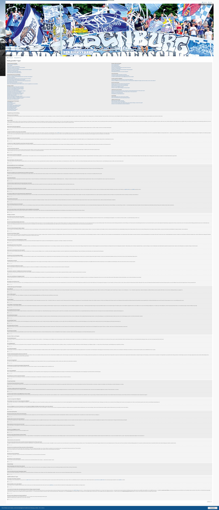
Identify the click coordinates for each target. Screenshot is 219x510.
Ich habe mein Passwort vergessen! (12, 70)
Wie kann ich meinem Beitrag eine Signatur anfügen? (15, 88)
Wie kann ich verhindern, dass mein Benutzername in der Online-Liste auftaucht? (19, 76)
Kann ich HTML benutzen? (11, 103)
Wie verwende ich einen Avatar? (12, 81)
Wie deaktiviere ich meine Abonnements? (118, 93)
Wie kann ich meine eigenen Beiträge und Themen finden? (121, 87)
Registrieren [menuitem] (205, 2)
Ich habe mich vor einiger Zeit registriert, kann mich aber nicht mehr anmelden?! (19, 69)
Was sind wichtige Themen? (11, 108)
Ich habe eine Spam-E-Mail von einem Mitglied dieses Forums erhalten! (123, 76)
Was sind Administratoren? (116, 64)
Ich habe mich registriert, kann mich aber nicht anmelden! (16, 67)
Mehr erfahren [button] (41, 507)
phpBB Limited (127, 189)
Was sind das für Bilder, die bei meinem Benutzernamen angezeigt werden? (19, 80)
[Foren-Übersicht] (109, 30)
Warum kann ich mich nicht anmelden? (13, 68)
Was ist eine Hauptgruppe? (116, 70)
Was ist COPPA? (9, 65)
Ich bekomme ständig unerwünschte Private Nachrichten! (120, 75)
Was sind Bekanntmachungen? (12, 107)
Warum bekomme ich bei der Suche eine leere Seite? (120, 85)
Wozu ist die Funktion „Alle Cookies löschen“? (14, 72)
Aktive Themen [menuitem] (210, 4)
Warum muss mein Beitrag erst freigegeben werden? (15, 98)
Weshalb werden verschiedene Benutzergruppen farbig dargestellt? (122, 69)
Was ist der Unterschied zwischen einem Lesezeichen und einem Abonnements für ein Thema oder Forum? (128, 90)
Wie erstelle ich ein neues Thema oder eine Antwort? (15, 86)
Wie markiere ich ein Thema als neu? (13, 99)
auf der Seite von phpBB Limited (100, 479)
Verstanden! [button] (212, 507)
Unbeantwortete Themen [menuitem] (203, 4)
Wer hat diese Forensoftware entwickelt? (118, 100)
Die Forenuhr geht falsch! (11, 77)
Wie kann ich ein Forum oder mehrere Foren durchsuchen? (121, 83)
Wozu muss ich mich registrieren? (12, 64)
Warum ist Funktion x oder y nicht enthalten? (118, 101)
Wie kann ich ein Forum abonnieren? (117, 92)
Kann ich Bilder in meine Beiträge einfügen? (14, 105)
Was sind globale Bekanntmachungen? (13, 106)
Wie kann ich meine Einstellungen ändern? (14, 75)
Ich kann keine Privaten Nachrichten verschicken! (119, 74)
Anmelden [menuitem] (210, 2)
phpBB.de (133, 189)
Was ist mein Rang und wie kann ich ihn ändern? (14, 82)
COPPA (58, 132)
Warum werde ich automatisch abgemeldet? (14, 71)
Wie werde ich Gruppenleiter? (116, 68)
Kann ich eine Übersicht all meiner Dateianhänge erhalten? (121, 97)
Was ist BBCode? (10, 102)
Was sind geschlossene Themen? (12, 109)
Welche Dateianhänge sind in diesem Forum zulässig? (120, 96)
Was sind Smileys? (10, 104)
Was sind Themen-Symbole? (11, 110)
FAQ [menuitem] (6, 55)
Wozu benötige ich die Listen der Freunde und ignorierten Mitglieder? (122, 79)
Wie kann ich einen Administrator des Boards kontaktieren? (121, 103)
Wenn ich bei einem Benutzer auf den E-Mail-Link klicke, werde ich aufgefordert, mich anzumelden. (22, 83)
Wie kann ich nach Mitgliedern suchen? (118, 86)
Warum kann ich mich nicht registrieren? (13, 66)
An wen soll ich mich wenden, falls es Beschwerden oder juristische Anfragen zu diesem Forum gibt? (127, 102)
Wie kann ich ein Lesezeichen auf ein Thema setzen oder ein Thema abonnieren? (124, 91)
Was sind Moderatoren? (115, 65)
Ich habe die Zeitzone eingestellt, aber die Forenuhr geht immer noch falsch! (19, 78)
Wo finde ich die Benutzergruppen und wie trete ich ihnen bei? (121, 67)
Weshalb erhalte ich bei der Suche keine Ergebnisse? (120, 84)
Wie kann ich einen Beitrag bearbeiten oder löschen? (15, 87)
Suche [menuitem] (10, 55)
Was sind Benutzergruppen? (116, 66)
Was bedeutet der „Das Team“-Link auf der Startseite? (120, 71)
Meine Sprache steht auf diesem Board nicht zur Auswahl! (16, 79)
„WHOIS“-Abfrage (76, 490)
